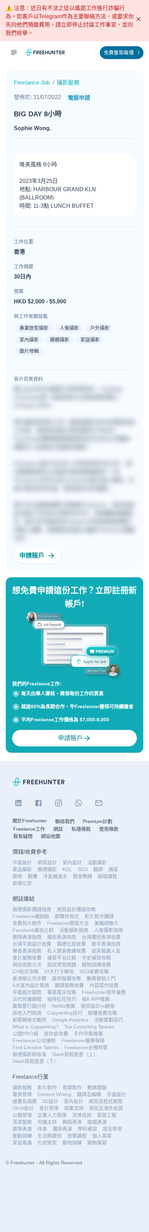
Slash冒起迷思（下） (35, 1061)
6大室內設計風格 (30, 985)
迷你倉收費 (56, 1033)
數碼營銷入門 (101, 978)
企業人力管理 (52, 1115)
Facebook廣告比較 (33, 930)
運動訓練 (22, 1135)
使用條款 (109, 829)
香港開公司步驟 (29, 978)
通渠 (113, 869)
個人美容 (102, 1135)
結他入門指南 (27, 1013)
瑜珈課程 (107, 876)
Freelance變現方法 (68, 923)
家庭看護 (22, 1142)
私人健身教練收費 (66, 951)
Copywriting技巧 (64, 1013)
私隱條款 (81, 829)
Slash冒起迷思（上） (75, 1054)
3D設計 (50, 1101)
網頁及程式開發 (106, 1101)
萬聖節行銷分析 (29, 1006)
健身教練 (82, 876)
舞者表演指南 (27, 951)
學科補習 (87, 1129)
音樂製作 (72, 1087)
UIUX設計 (23, 1108)
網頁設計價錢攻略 (76, 909)
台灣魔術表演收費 (101, 937)
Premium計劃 (97, 821)
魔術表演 (62, 1129)
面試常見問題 (61, 964)
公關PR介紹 (25, 1033)
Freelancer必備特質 (86, 1047)
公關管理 (22, 1115)
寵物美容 (97, 1142)
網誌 (58, 829)
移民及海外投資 (106, 1108)
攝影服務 (22, 1087)
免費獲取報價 (119, 52)
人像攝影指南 (108, 930)
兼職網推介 (106, 923)
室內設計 (72, 862)
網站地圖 (50, 836)
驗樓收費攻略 (102, 1013)
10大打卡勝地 (59, 971)
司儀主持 (47, 1122)
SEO (83, 869)
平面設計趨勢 (27, 992)
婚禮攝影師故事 (29, 1054)
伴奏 (42, 1129)
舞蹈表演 (72, 1122)
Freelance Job (32, 83)
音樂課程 (77, 1135)
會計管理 (49, 1108)
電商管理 (22, 1094)
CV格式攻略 (25, 971)
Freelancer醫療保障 (83, 1040)
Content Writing (54, 1094)
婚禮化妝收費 (71, 944)
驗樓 (32, 876)
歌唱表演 (97, 1122)
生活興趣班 (49, 1135)
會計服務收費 (27, 957)
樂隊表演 (22, 1129)
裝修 (17, 876)
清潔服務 (22, 1122)
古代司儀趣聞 (27, 999)
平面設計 (22, 862)
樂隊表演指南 (27, 937)
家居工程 (106, 1115)
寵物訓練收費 (96, 964)
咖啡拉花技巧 (61, 999)
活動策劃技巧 (108, 1020)
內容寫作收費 (104, 985)
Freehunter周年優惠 (104, 992)
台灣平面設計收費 (31, 944)
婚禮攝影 (47, 869)
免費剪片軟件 (27, 923)
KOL (67, 869)
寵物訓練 (72, 1142)
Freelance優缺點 (30, 916)
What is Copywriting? (35, 1026)
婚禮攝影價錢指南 (31, 909)
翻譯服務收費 (69, 985)
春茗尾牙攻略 (61, 992)
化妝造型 (47, 1142)
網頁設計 (47, 862)
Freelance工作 (29, 829)
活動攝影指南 (73, 930)
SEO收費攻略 (94, 971)
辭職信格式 (67, 916)
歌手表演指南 (106, 944)
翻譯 (98, 869)
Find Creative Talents (35, 1047)
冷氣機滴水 (55, 876)
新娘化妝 (22, 883)
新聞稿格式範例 (29, 1020)
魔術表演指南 (61, 937)
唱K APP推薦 (96, 999)
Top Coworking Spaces (89, 1026)
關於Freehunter (29, 820)
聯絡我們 (64, 821)
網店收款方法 (27, 964)
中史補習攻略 (96, 957)
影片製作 (47, 1087)
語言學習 (112, 1129)
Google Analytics (70, 1020)
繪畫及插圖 (24, 1101)
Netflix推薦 (63, 1006)
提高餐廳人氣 (106, 951)
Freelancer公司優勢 (34, 1040)
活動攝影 (97, 862)
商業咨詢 (74, 1108)
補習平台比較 (61, 957)
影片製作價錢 (99, 916)
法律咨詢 (81, 1115)
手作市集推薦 (88, 1033)
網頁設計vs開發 (98, 1006)
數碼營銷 (97, 1087)
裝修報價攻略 (66, 978)
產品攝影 (22, 869)
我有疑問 (23, 836)
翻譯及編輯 (89, 1094)
